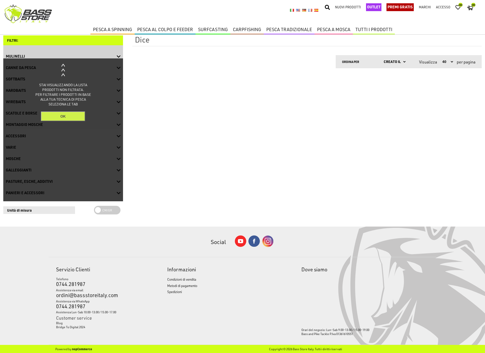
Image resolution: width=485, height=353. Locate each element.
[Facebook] (254, 245)
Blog (59, 323)
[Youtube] (240, 245)
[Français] (310, 10)
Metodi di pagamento (182, 285)
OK (63, 116)
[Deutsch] (304, 10)
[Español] (316, 10)
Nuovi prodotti (348, 7)
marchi (425, 7)
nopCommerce (82, 349)
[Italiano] (292, 10)
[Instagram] (268, 245)
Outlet (373, 6)
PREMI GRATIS (400, 6)
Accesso (443, 7)
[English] (298, 10)
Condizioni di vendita (181, 279)
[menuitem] (97, 323)
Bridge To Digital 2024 (70, 327)
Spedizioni (174, 292)
